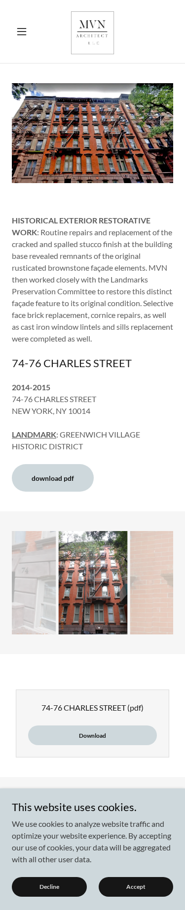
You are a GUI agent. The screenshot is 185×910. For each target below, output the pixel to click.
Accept (136, 886)
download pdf (53, 478)
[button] (24, 31)
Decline (49, 886)
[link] (92, 31)
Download (92, 735)
